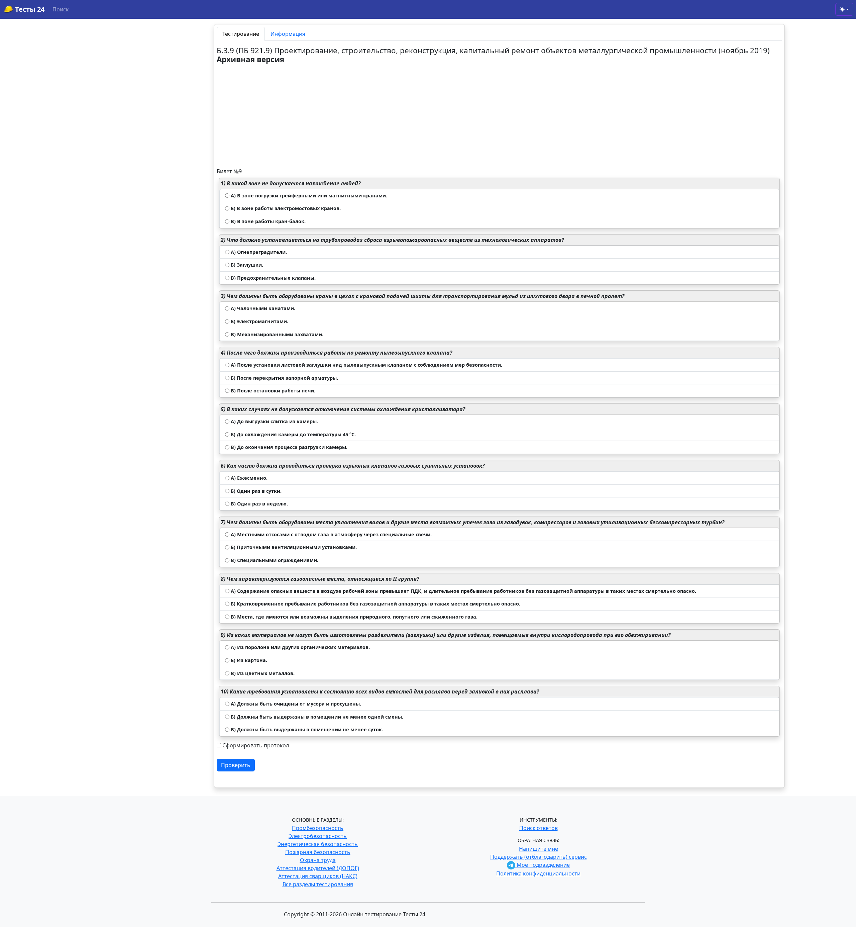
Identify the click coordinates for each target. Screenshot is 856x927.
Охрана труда (318, 860)
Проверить (235, 765)
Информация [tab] (288, 33)
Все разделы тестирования (318, 884)
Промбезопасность (317, 828)
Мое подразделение (542, 864)
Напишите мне (538, 848)
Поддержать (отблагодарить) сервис (538, 856)
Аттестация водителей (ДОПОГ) (318, 868)
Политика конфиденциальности (538, 873)
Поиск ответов (538, 828)
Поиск (60, 9)
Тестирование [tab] (240, 33)
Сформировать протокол (255, 745)
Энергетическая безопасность (318, 844)
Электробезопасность (318, 836)
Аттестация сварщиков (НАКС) (317, 876)
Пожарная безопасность (317, 852)
